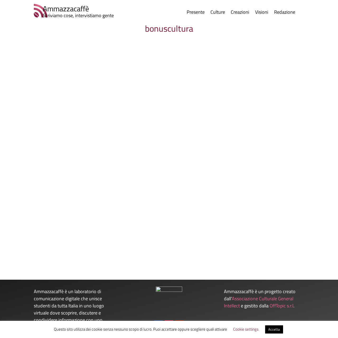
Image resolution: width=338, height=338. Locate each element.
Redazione (284, 13)
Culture (217, 13)
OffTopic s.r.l (281, 305)
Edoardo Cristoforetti (42, 241)
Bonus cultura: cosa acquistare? (57, 233)
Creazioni (240, 13)
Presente (196, 13)
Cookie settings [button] (246, 329)
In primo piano (94, 241)
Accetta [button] (274, 329)
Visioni (261, 13)
